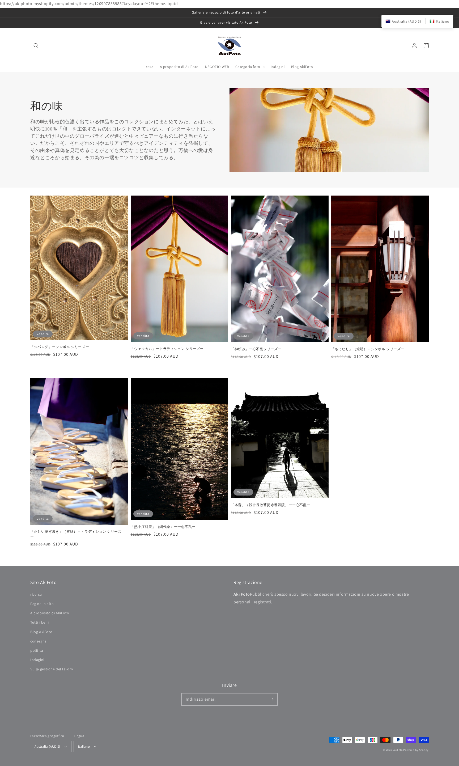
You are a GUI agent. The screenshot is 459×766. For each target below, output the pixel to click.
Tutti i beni (39, 622)
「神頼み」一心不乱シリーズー (256, 349)
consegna (38, 641)
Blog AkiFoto (41, 631)
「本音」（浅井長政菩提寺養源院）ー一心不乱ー (270, 505)
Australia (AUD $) (47, 746)
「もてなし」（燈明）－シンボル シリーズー (368, 349)
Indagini (37, 659)
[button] (36, 46)
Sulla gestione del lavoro (51, 669)
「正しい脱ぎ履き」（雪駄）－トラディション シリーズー (76, 534)
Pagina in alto (42, 603)
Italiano (84, 746)
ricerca (36, 594)
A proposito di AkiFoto (49, 613)
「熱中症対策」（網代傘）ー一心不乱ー (163, 526)
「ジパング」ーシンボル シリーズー (59, 347)
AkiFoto (398, 750)
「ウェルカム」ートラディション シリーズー (167, 348)
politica (36, 650)
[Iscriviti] (271, 699)
